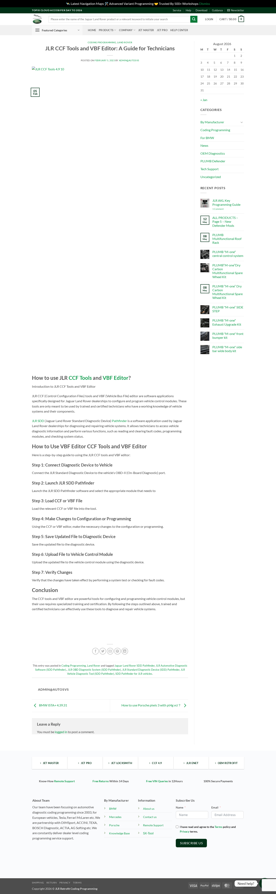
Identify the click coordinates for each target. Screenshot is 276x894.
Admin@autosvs (129, 60)
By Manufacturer (212, 122)
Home (92, 30)
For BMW (207, 138)
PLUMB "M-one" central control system (227, 254)
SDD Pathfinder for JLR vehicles (133, 673)
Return (51, 882)
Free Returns (101, 781)
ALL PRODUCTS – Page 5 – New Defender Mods (225, 221)
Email (214, 807)
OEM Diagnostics (212, 153)
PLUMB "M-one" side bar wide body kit (227, 349)
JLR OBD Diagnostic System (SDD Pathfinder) (94, 669)
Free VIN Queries (157, 781)
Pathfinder (119, 421)
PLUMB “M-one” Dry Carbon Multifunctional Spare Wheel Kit (227, 292)
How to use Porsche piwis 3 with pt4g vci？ (151, 705)
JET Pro (162, 30)
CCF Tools (80, 378)
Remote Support (64, 781)
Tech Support (209, 169)
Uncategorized (210, 177)
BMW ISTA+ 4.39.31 (52, 705)
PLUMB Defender (212, 161)
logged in (61, 732)
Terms (218, 827)
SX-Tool (148, 833)
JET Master (146, 30)
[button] (235, 10)
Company (126, 30)
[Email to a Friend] (110, 651)
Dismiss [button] (204, 3)
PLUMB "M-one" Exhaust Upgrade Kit (226, 322)
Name (179, 807)
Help (188, 10)
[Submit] (193, 19)
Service (177, 10)
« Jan (203, 100)
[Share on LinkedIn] (124, 651)
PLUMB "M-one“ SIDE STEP (227, 309)
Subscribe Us (191, 843)
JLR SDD (38, 421)
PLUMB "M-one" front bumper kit (227, 335)
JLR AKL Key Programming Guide (226, 202)
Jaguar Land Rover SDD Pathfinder (134, 665)
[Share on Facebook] (95, 651)
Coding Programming (102, 42)
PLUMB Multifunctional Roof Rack (226, 238)
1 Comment (224, 209)
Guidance (217, 10)
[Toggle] (241, 122)
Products (106, 30)
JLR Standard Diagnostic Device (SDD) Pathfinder (150, 669)
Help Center (179, 30)
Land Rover (124, 42)
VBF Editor (116, 378)
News (204, 145)
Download (201, 10)
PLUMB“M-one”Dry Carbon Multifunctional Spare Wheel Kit (227, 271)
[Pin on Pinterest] (117, 651)
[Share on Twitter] (102, 651)
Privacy (184, 831)
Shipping (38, 882)
